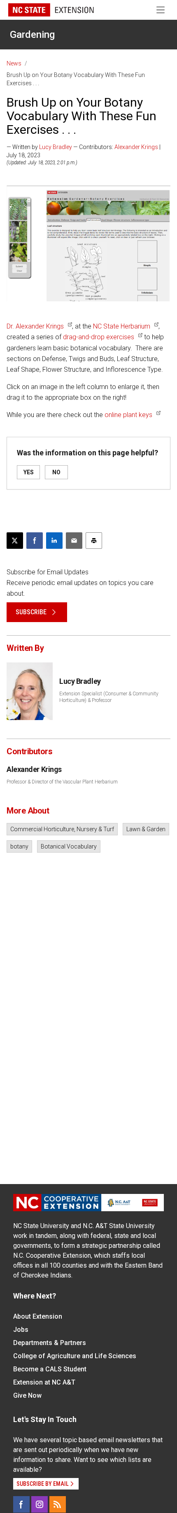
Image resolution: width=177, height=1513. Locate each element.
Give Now (27, 1395)
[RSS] (57, 1504)
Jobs (20, 1329)
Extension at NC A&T (44, 1382)
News (14, 63)
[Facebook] (21, 1504)
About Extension (37, 1316)
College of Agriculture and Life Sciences (74, 1356)
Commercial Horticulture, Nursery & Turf (62, 829)
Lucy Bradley (55, 147)
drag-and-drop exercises (97, 337)
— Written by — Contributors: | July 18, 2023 (84, 151)
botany (19, 846)
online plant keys (128, 415)
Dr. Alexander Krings (35, 326)
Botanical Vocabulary (69, 846)
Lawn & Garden (145, 829)
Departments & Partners (49, 1343)
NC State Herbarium (121, 326)
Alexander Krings (136, 147)
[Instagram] (39, 1504)
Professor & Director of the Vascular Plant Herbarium (62, 782)
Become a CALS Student (49, 1369)
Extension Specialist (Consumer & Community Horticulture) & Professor (108, 697)
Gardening (32, 34)
